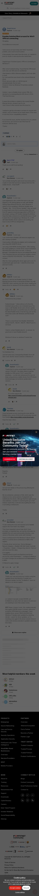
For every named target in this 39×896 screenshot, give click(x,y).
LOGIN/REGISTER (9, 459)
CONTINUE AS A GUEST (26, 459)
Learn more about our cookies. (21, 884)
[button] (19, 892)
